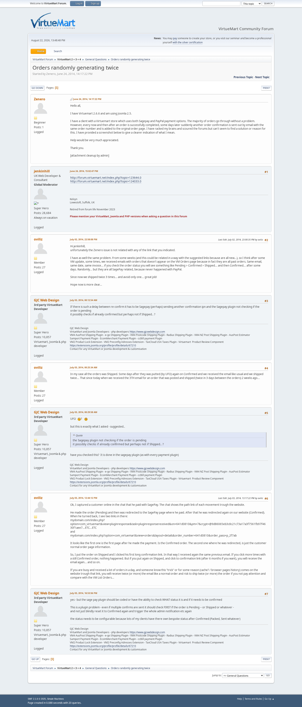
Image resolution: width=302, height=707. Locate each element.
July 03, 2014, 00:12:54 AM (83, 300)
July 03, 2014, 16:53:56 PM (83, 593)
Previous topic (243, 77)
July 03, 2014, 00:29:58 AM (83, 412)
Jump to (216, 675)
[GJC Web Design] (35, 350)
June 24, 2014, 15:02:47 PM (84, 171)
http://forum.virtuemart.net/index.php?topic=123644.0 (105, 178)
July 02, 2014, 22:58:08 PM (83, 239)
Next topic (262, 77)
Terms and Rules (253, 698)
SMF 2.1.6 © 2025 (37, 699)
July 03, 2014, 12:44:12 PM (83, 497)
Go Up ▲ (269, 698)
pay (175, 38)
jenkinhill (42, 171)
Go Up (35, 659)
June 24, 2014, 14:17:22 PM (87, 99)
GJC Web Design (46, 300)
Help (239, 698)
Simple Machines (55, 699)
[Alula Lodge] (35, 222)
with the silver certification (188, 42)
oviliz (38, 239)
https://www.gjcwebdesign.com (147, 331)
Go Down (37, 87)
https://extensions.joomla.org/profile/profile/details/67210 (103, 345)
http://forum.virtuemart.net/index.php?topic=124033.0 (105, 181)
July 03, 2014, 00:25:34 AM (83, 367)
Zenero (39, 99)
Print (266, 87)
